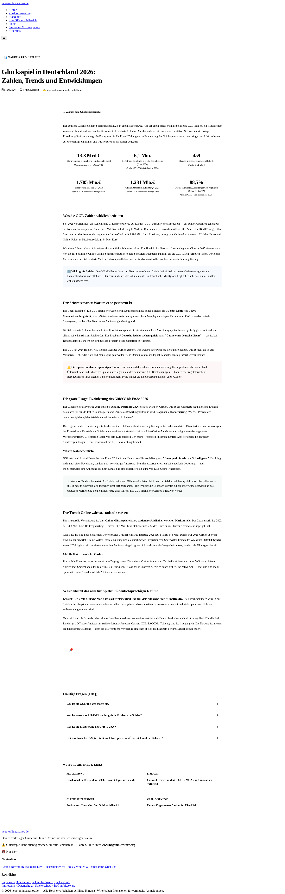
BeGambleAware (42, 882)
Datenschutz (23, 882)
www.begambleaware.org (118, 844)
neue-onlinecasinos (15, 3)
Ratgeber (14, 16)
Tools (12, 23)
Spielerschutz (62, 882)
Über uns (15, 30)
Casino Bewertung (20, 13)
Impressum (8, 882)
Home (13, 9)
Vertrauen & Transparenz (24, 27)
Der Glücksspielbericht (23, 20)
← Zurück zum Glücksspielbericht (81, 111)
